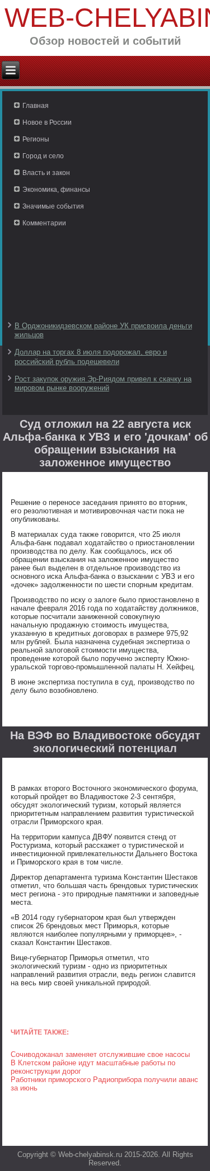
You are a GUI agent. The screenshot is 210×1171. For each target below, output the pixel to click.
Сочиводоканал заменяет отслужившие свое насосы (100, 1054)
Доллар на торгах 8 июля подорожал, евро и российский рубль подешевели (91, 356)
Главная (35, 106)
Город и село (43, 156)
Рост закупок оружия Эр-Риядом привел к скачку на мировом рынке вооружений (103, 383)
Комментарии (44, 223)
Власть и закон (46, 173)
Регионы (35, 139)
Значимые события (53, 206)
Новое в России (47, 122)
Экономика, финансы (56, 189)
